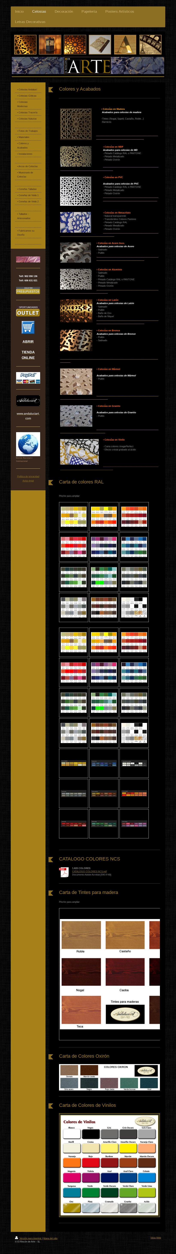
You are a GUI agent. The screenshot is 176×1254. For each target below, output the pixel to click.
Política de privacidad (28, 476)
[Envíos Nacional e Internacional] (28, 444)
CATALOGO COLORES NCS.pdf (89, 871)
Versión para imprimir (30, 1238)
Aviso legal (28, 480)
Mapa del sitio (50, 1238)
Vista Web (155, 1237)
